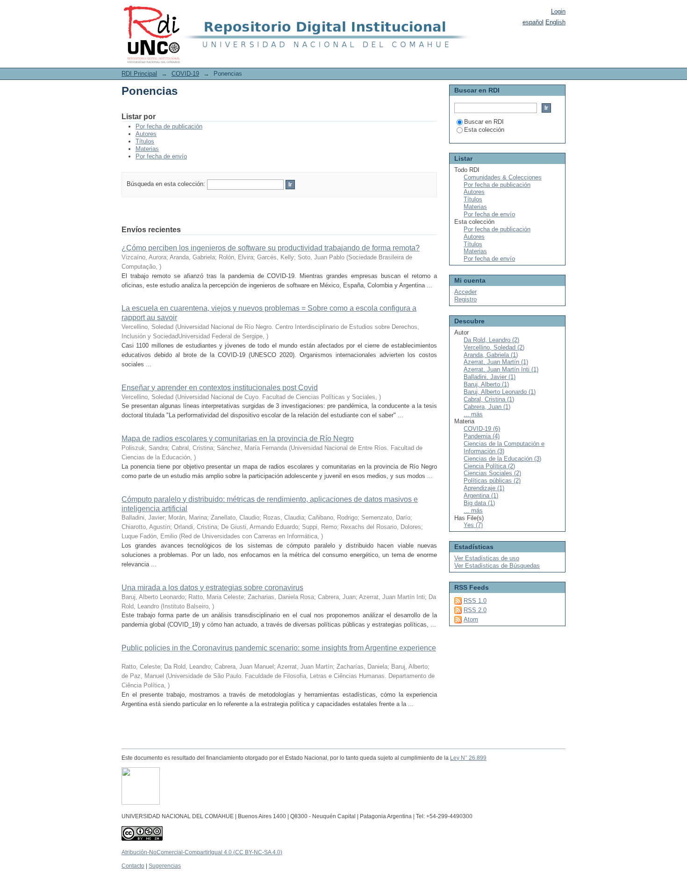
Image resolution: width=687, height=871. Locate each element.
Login (558, 11)
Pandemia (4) (482, 436)
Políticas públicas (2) (492, 480)
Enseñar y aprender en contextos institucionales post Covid (220, 388)
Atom (471, 619)
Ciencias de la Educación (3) (502, 458)
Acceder (465, 291)
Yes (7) (473, 524)
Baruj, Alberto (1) (486, 384)
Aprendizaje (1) (484, 488)
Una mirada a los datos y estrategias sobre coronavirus (212, 588)
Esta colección (484, 129)
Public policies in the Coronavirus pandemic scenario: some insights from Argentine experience (279, 648)
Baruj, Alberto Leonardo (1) (500, 391)
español (533, 22)
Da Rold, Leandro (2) (491, 339)
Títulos (145, 141)
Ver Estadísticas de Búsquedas (497, 565)
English (555, 22)
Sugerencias (165, 866)
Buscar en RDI (484, 121)
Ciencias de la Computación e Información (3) (504, 447)
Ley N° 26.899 (468, 758)
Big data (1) (479, 503)
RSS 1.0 (475, 600)
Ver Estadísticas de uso (486, 558)
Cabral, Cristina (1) (489, 399)
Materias (147, 148)
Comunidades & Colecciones (503, 177)
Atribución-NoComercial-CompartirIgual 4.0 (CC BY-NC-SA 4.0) (202, 852)
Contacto (133, 866)
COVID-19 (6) (482, 428)
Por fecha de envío (161, 156)
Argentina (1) (481, 495)
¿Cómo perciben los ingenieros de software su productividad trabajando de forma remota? (271, 248)
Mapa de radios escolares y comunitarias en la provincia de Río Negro (238, 439)
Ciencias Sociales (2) (492, 473)
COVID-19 (185, 73)
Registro (465, 299)
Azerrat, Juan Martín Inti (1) (501, 369)
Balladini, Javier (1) (489, 376)
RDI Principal (139, 73)
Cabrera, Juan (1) (487, 406)
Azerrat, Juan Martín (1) (496, 361)
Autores (146, 133)
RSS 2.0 (475, 610)
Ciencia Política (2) (489, 466)
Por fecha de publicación (169, 126)
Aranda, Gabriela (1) (491, 354)
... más (473, 414)
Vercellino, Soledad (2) (494, 347)
